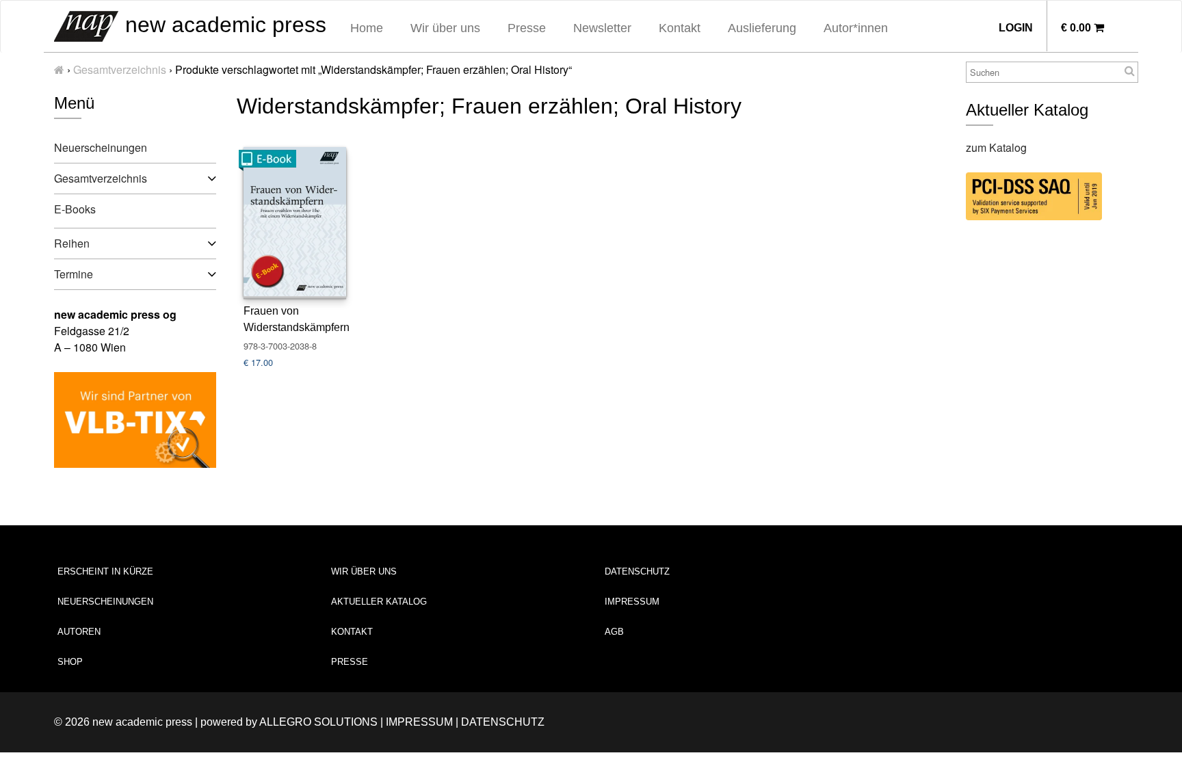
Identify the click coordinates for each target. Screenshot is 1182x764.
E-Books (75, 209)
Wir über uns (445, 28)
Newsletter (602, 28)
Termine (73, 274)
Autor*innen (856, 28)
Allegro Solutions (318, 722)
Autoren (79, 632)
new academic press (222, 24)
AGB (614, 632)
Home (366, 28)
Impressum (632, 601)
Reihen (72, 243)
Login (1016, 28)
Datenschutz (637, 571)
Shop (70, 662)
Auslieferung (762, 28)
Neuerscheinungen (100, 147)
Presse (527, 28)
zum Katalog (996, 147)
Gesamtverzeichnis (119, 69)
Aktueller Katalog (379, 601)
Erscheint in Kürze (105, 571)
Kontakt (679, 28)
